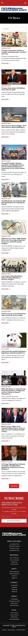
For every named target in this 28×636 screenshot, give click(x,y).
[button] (25, 3)
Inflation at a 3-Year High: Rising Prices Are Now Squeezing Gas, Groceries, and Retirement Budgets (13, 240)
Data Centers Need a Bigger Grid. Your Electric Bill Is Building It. (13, 126)
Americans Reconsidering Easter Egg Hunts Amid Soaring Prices (13, 352)
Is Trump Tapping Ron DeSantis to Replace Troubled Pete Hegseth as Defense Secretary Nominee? (13, 466)
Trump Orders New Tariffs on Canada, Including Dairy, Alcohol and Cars (13, 52)
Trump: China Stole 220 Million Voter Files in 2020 (13, 89)
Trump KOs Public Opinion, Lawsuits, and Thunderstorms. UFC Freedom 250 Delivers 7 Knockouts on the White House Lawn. (13, 166)
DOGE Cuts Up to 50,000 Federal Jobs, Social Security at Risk (13, 314)
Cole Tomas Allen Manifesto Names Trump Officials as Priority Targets (11, 277)
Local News (5, 349)
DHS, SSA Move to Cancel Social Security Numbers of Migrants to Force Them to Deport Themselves (13, 391)
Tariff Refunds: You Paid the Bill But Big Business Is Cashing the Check (13, 202)
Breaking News (6, 48)
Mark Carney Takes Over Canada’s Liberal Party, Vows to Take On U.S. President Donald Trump (13, 428)
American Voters (6, 462)
